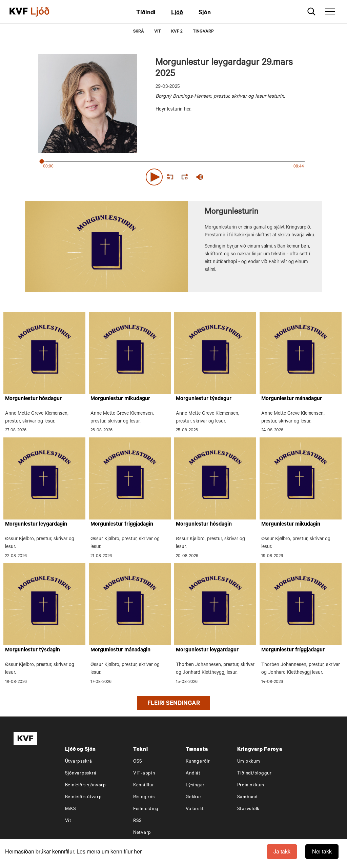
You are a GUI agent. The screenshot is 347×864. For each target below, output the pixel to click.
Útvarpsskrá (78, 761)
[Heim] (18, 12)
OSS (137, 761)
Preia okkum (250, 785)
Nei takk (322, 851)
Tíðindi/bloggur (254, 773)
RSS (137, 821)
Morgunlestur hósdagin (204, 525)
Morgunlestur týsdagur (203, 399)
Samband (247, 797)
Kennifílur (143, 785)
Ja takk (281, 851)
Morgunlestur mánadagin (120, 650)
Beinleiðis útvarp (83, 797)
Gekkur (194, 797)
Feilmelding (146, 809)
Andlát (193, 773)
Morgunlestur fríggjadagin (121, 525)
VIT (157, 32)
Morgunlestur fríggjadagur (293, 650)
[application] (173, 176)
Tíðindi (146, 13)
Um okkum (248, 761)
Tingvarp (203, 32)
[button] (154, 177)
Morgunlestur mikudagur (120, 399)
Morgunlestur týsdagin (32, 650)
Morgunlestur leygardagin (36, 525)
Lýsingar (195, 785)
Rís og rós (144, 797)
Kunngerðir (198, 761)
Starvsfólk (248, 809)
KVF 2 (177, 32)
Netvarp (142, 833)
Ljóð (177, 13)
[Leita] (312, 12)
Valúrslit (195, 809)
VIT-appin (144, 773)
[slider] (231, 177)
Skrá (138, 32)
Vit (68, 821)
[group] (199, 177)
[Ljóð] (45, 12)
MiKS (70, 809)
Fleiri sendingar (173, 704)
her (138, 851)
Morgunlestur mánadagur (291, 399)
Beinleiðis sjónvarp (85, 785)
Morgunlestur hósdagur (33, 399)
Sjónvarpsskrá (81, 773)
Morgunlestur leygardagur (207, 650)
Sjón (205, 13)
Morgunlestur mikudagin (290, 525)
